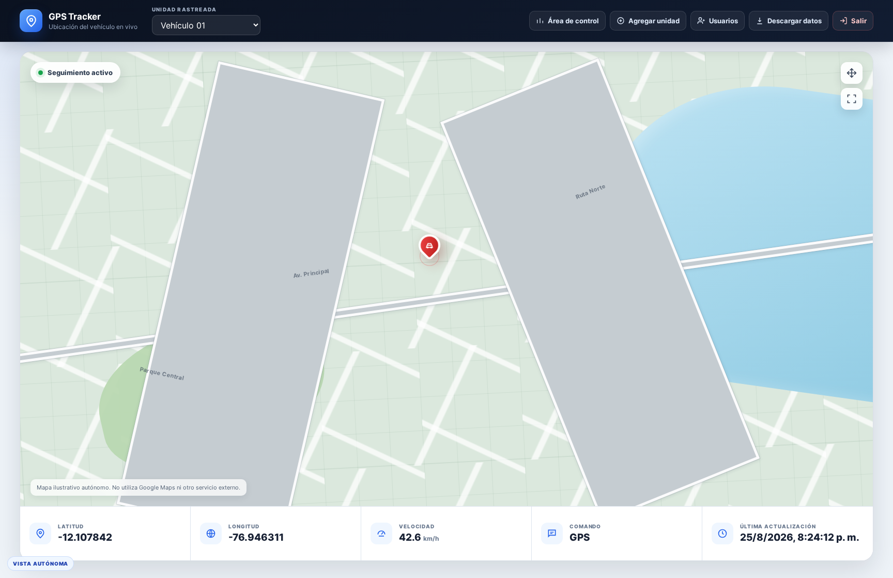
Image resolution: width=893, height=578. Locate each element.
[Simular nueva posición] (852, 73)
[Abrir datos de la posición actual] (429, 245)
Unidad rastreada (184, 9)
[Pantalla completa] (852, 99)
